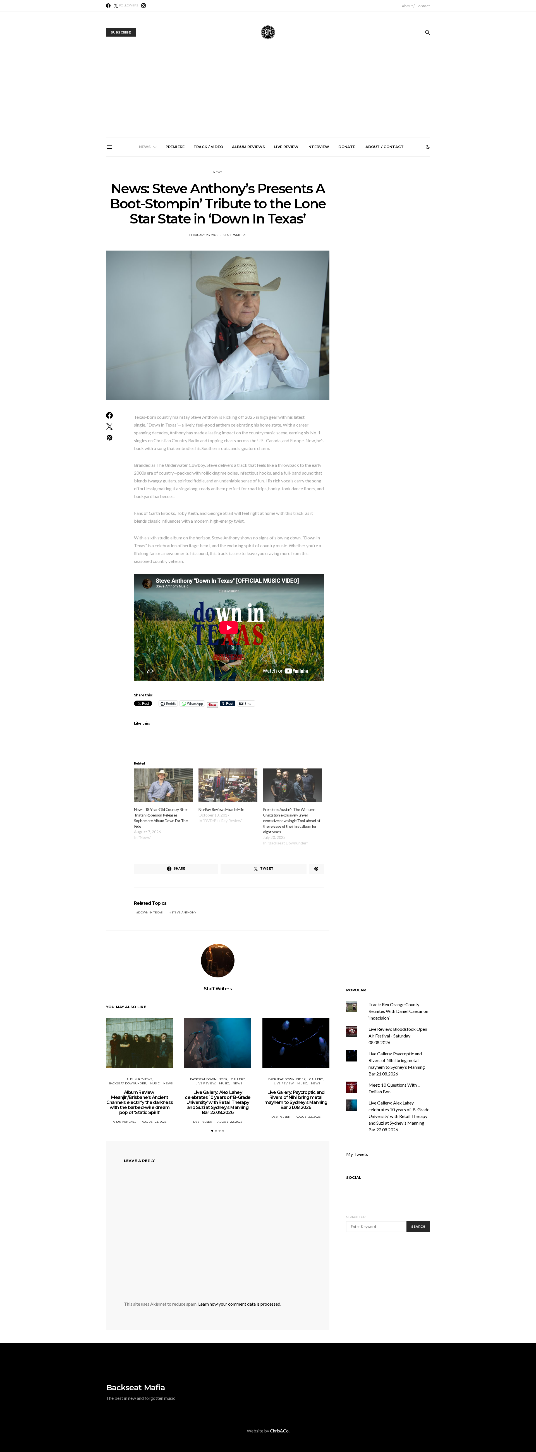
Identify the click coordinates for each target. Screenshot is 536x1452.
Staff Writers (234, 235)
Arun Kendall (125, 1121)
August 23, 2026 (154, 1121)
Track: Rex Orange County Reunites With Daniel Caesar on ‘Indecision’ (398, 1011)
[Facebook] (108, 5)
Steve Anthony (183, 912)
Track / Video (208, 146)
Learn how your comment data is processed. (239, 1303)
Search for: (356, 1217)
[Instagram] (143, 5)
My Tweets (357, 1154)
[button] (427, 147)
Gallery (238, 1079)
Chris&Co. (279, 1430)
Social (353, 1177)
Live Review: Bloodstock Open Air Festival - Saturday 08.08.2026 (397, 1035)
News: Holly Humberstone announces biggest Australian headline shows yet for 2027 (333, 220)
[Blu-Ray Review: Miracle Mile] (227, 785)
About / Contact (416, 6)
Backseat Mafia (135, 1387)
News (145, 146)
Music (155, 1083)
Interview (318, 146)
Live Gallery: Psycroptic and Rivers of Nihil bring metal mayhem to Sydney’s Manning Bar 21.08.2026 (270, 222)
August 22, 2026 (230, 1121)
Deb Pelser (202, 1121)
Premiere (175, 146)
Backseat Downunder (127, 1083)
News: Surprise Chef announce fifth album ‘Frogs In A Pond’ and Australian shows (396, 220)
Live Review (286, 146)
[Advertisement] (268, 95)
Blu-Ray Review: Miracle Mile (221, 809)
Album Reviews (248, 146)
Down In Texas (150, 912)
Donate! (347, 146)
